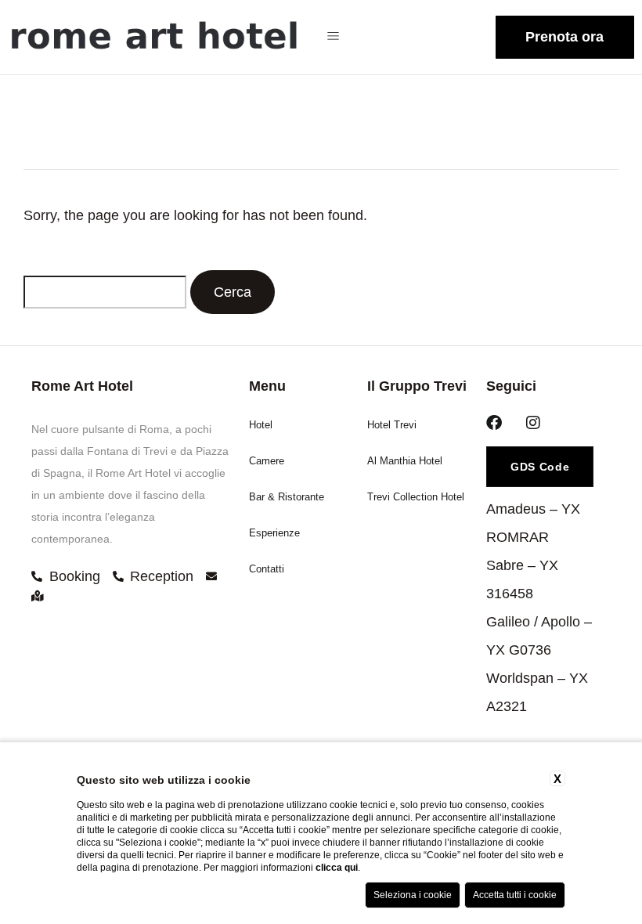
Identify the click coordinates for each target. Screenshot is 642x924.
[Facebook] (494, 423)
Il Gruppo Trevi (417, 386)
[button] (341, 37)
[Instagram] (533, 423)
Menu (267, 386)
